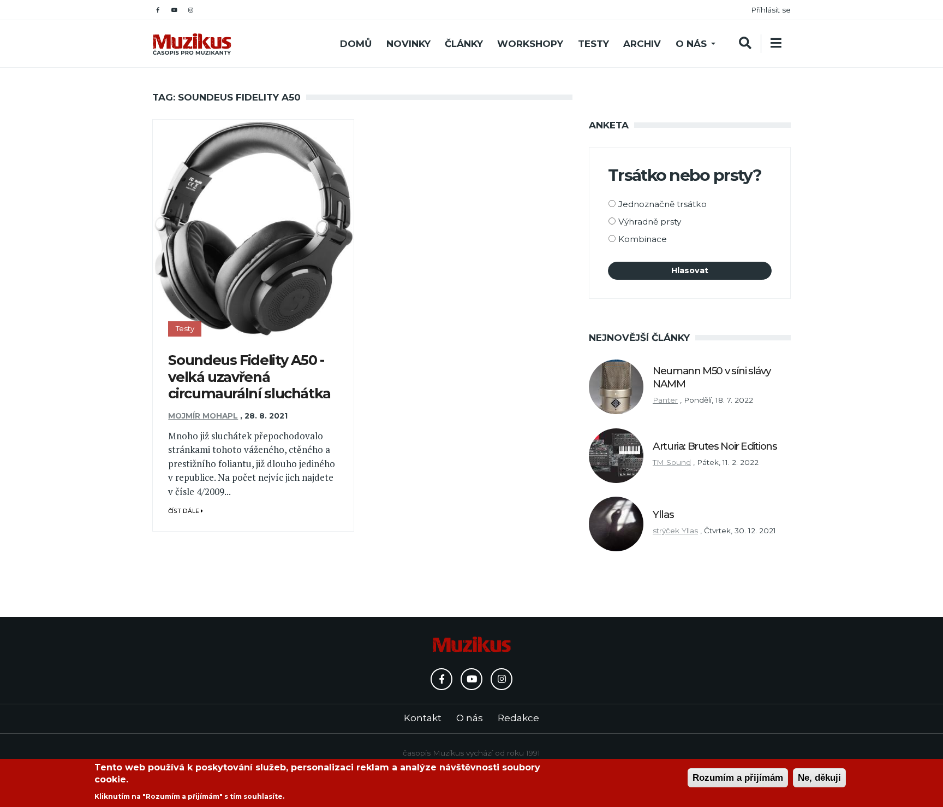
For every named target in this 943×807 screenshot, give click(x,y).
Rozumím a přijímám (738, 778)
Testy (593, 43)
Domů (356, 43)
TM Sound (672, 462)
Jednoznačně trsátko (662, 204)
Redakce (518, 717)
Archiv (642, 43)
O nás (691, 43)
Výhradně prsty (649, 221)
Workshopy (530, 43)
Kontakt (422, 717)
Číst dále (184, 511)
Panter (665, 400)
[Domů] (191, 44)
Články (464, 43)
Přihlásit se (771, 9)
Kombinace (642, 239)
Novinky (408, 43)
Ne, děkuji (819, 778)
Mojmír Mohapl (203, 415)
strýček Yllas (675, 530)
